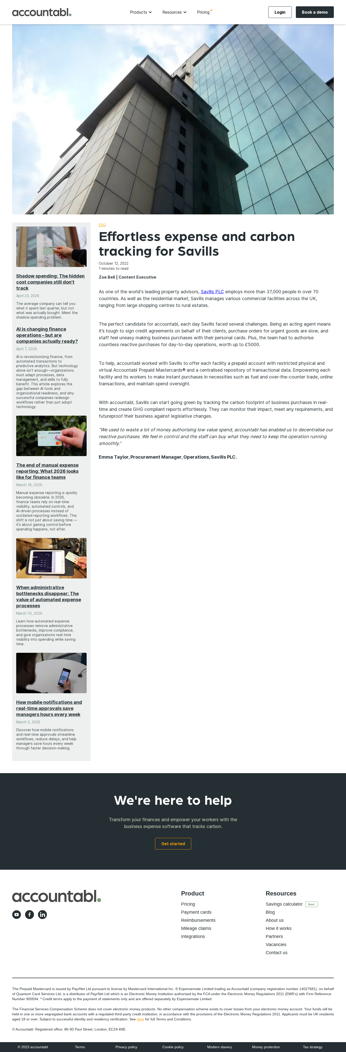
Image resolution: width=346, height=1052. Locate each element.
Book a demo (315, 12)
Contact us (276, 952)
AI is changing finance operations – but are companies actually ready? (47, 335)
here (140, 1019)
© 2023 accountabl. (33, 1047)
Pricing (203, 12)
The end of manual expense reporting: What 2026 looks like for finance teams (47, 471)
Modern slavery (219, 1047)
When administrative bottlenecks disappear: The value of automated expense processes (48, 596)
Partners (274, 936)
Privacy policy (126, 1047)
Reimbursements (198, 920)
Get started (173, 843)
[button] (141, 12)
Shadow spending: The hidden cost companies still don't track (50, 282)
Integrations (193, 936)
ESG (102, 225)
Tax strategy (312, 1047)
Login (280, 12)
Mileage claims (196, 928)
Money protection (266, 1047)
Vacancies (276, 944)
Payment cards (196, 912)
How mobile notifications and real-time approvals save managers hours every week (49, 708)
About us (275, 920)
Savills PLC (212, 291)
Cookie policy (173, 1047)
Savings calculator (284, 904)
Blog (270, 912)
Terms (80, 1047)
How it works (279, 928)
